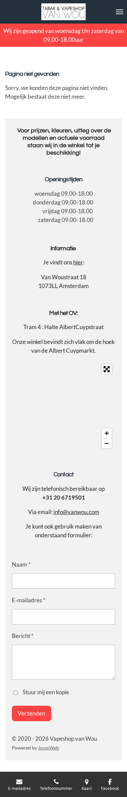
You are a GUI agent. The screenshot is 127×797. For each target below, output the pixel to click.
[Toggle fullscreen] (107, 369)
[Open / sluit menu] (119, 12)
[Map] (63, 406)
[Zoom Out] (107, 443)
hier (78, 262)
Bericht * (23, 635)
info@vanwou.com (76, 511)
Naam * (21, 564)
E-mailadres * (28, 600)
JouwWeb (48, 748)
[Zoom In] (107, 433)
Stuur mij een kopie (46, 692)
